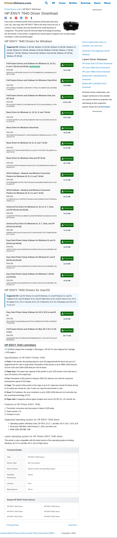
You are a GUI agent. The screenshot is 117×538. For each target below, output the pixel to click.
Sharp (107, 3)
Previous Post (11, 525)
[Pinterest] (16, 18)
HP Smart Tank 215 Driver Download (97, 63)
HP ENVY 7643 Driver (15, 511)
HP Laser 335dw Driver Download (96, 72)
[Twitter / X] (11, 18)
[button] (46, 3)
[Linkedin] (21, 18)
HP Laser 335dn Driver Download (96, 68)
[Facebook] (6, 18)
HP (53, 3)
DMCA (52, 533)
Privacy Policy (19, 533)
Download (68, 65)
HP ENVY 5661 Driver (52, 511)
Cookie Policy (32, 533)
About (10, 533)
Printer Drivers (10, 9)
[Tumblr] (31, 18)
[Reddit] (26, 18)
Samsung (85, 3)
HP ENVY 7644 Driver (15, 506)
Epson (97, 3)
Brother (73, 3)
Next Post (74, 525)
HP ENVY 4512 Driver (52, 516)
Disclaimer (105, 107)
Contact (3, 533)
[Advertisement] (99, 26)
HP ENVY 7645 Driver (52, 506)
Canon (62, 3)
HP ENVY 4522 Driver (15, 516)
